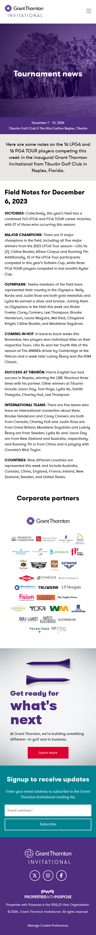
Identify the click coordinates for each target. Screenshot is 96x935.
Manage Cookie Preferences (48, 925)
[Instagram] (48, 875)
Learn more (48, 752)
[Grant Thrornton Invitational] (24, 15)
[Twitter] (35, 875)
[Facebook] (61, 875)
